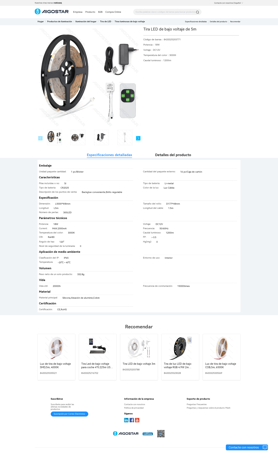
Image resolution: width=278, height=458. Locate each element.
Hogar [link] (41, 21)
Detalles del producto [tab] (173, 155)
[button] (138, 138)
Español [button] (237, 3)
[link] (59, 21)
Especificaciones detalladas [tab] (109, 155)
